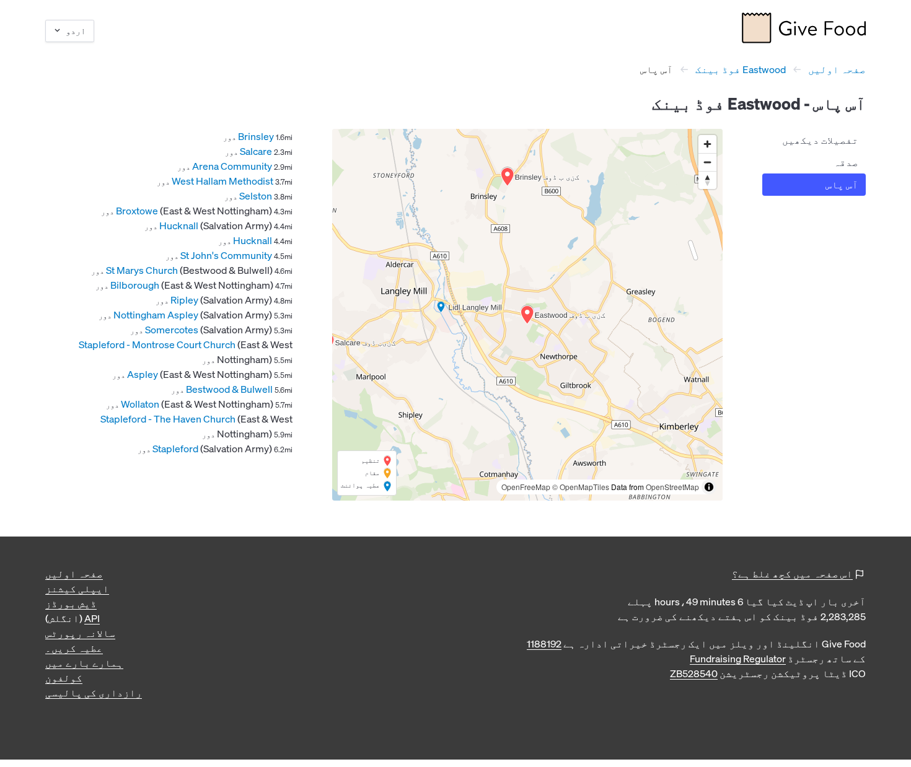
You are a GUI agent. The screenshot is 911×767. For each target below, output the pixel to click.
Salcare (256, 151)
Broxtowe (137, 210)
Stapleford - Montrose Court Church (157, 344)
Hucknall (178, 225)
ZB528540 (694, 673)
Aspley (142, 374)
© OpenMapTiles (580, 486)
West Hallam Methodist (222, 181)
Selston (255, 196)
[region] (527, 315)
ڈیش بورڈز (71, 603)
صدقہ (846, 162)
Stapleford (175, 448)
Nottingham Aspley (155, 315)
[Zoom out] (707, 162)
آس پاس (841, 184)
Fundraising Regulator (738, 658)
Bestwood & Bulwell (229, 389)
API (92, 618)
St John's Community (226, 255)
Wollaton (140, 404)
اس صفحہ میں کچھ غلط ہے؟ (792, 574)
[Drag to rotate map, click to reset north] (707, 180)
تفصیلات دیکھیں (820, 140)
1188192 (544, 644)
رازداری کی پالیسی (93, 692)
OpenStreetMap (672, 486)
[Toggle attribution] (709, 487)
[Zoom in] (707, 144)
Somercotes (171, 329)
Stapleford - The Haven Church (167, 419)
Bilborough (134, 285)
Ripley (184, 300)
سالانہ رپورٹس (80, 633)
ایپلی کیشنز (77, 588)
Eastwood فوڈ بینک (740, 69)
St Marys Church (142, 270)
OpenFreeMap (525, 486)
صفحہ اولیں (837, 69)
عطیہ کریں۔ (74, 648)
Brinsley (256, 136)
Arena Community (232, 166)
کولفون (63, 678)
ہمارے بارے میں (84, 663)
